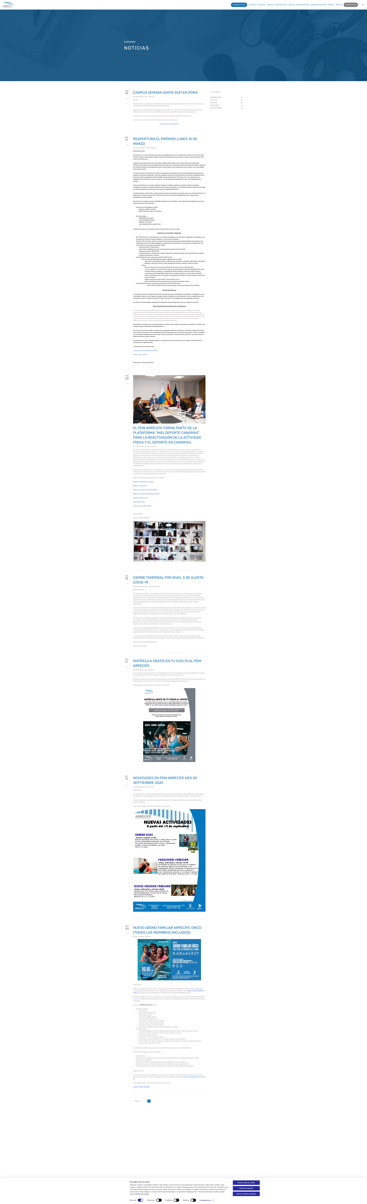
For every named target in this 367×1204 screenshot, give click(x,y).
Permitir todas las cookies (246, 1182)
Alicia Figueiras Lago (141, 96)
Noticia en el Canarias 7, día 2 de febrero (145, 490)
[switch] (159, 1200)
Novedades (214, 105)
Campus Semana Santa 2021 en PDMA (165, 92)
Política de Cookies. (142, 1194)
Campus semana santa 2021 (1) (169, 124)
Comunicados (215, 97)
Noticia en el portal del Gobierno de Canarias (146, 494)
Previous (136, 1101)
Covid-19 (148, 148)
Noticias (151, 96)
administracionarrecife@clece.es (154, 326)
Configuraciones (205, 1200)
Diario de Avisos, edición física (142, 506)
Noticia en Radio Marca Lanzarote (143, 482)
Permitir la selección (246, 1188)
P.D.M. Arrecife (139, 148)
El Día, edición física (139, 502)
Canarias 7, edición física (140, 498)
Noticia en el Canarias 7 (140, 486)
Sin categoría (215, 108)
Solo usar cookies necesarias (246, 1194)
